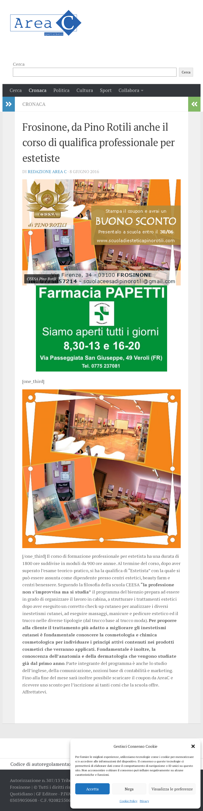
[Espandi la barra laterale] (8, 104)
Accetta (92, 788)
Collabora (129, 90)
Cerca (19, 64)
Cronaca (38, 90)
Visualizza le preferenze (172, 788)
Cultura (84, 90)
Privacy (144, 801)
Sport (106, 90)
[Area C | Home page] (45, 23)
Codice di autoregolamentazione (45, 764)
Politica (61, 90)
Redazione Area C (47, 171)
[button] (193, 746)
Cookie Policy (128, 801)
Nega (129, 788)
